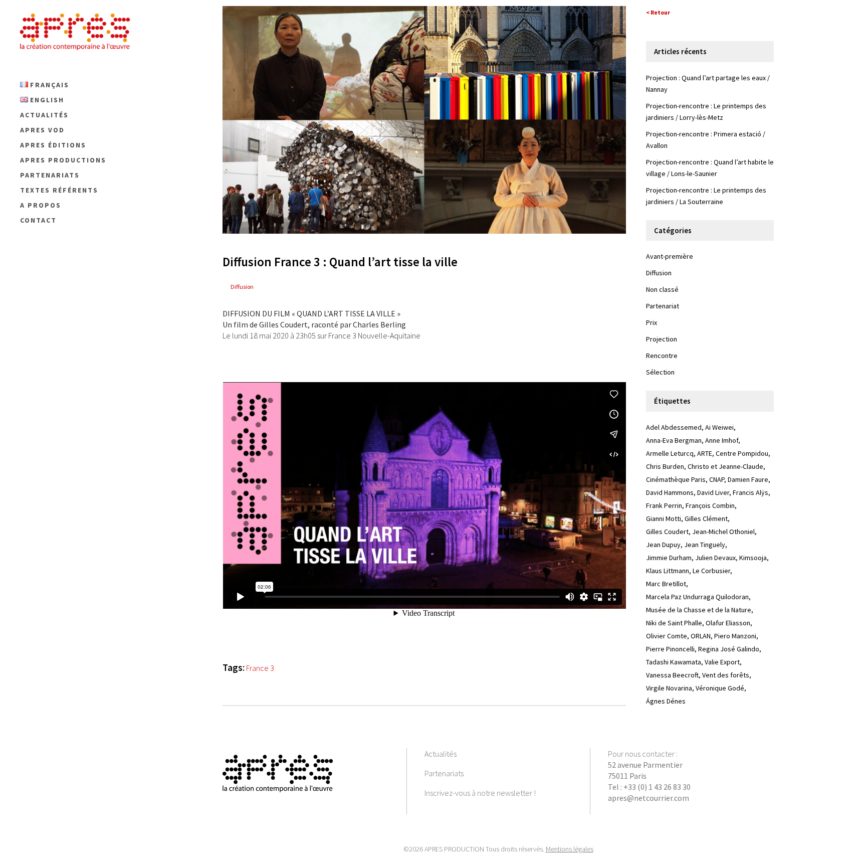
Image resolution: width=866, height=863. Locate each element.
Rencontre (662, 355)
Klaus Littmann (667, 570)
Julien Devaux (715, 557)
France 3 (260, 668)
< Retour (658, 12)
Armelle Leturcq (670, 453)
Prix (651, 322)
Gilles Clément (706, 518)
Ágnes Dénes (666, 701)
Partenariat (662, 305)
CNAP (716, 479)
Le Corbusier (711, 570)
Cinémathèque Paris (676, 479)
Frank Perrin (664, 505)
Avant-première (669, 256)
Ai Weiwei (719, 427)
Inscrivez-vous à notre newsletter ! (480, 793)
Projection (661, 338)
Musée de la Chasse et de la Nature (698, 609)
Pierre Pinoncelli (670, 648)
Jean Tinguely (704, 544)
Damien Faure (748, 479)
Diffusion (242, 286)
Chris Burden (665, 466)
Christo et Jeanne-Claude (725, 466)
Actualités (440, 754)
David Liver (713, 492)
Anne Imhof (721, 440)
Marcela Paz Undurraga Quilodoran (697, 596)
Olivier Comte (666, 635)
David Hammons (670, 492)
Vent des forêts (725, 674)
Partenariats (444, 773)
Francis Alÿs (750, 492)
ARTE (704, 453)
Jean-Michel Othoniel (723, 531)
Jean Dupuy (663, 544)
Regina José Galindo (728, 648)
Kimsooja (753, 557)
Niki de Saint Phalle (674, 622)
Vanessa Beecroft (672, 674)
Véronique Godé (720, 688)
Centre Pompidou (742, 453)
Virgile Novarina (669, 688)
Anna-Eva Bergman (674, 440)
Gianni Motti (663, 518)
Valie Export (722, 661)
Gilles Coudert (667, 531)
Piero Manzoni (735, 635)
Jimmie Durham (669, 557)
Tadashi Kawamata (673, 661)
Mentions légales (569, 848)
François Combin (710, 505)
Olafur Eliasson (728, 622)
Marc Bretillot (666, 583)
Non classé (662, 289)
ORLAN (701, 635)
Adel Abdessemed (674, 427)
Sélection (660, 372)
